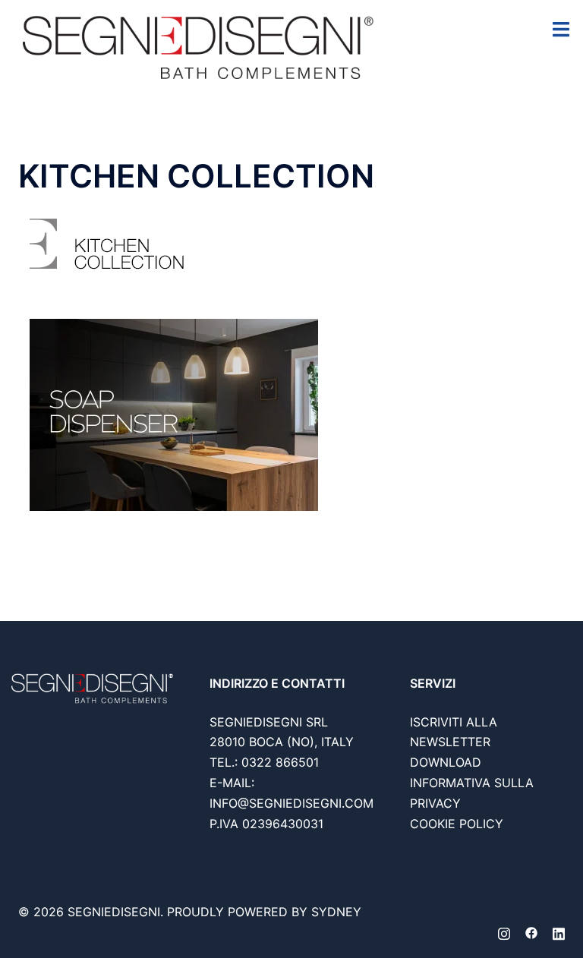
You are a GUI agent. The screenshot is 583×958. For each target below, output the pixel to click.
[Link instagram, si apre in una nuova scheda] (504, 932)
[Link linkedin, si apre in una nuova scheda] (559, 932)
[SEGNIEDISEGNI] (198, 46)
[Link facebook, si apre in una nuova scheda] (531, 932)
